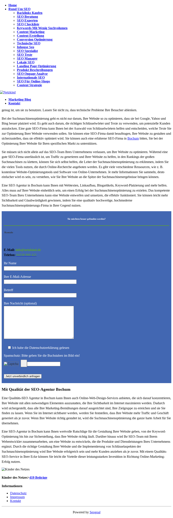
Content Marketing (31, 32)
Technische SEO (28, 43)
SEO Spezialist (27, 51)
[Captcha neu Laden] (24, 363)
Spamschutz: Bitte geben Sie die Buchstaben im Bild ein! (42, 355)
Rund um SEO (19, 9)
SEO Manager (27, 58)
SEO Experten (27, 20)
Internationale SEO (31, 77)
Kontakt (14, 103)
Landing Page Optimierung (36, 66)
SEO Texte (24, 54)
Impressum (17, 497)
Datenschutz (18, 493)
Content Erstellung (30, 35)
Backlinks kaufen (29, 13)
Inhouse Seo (25, 47)
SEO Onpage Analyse (32, 73)
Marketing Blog (19, 99)
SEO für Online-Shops (33, 81)
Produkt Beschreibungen (35, 70)
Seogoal (95, 512)
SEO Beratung (27, 16)
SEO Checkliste (28, 24)
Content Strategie (29, 85)
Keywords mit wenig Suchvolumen (42, 28)
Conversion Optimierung (35, 39)
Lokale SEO (25, 62)
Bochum (133, 138)
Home (12, 5)
